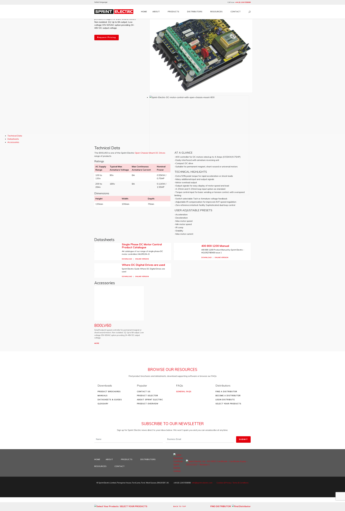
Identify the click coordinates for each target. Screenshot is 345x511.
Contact (236, 11)
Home (144, 11)
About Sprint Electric (150, 400)
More (96, 343)
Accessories (13, 142)
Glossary (103, 404)
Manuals (103, 395)
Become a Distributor (228, 395)
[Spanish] (121, 2)
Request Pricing (106, 37)
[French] (117, 2)
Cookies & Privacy (224, 483)
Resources (216, 11)
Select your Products (228, 404)
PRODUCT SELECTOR (147, 395)
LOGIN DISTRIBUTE (225, 400)
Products (173, 11)
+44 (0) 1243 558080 (243, 2)
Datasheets (13, 139)
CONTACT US (143, 391)
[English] (110, 2)
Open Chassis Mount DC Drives (150, 152)
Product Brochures (109, 391)
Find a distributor (226, 391)
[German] (114, 2)
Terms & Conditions (241, 483)
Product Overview (147, 404)
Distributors (194, 11)
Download (127, 259)
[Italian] (125, 2)
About (156, 11)
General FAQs (183, 391)
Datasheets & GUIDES (110, 400)
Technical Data (14, 135)
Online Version (142, 259)
